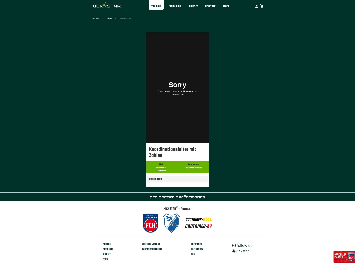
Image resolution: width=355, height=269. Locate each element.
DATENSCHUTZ (197, 249)
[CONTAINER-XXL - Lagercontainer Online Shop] (198, 219)
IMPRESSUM (196, 244)
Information (155, 179)
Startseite (95, 18)
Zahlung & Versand (151, 244)
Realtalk (210, 6)
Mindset (193, 6)
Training (156, 6)
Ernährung (174, 6)
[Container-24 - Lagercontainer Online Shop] (198, 227)
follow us (244, 245)
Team (226, 6)
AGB (193, 254)
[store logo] (107, 5)
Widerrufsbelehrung (152, 249)
